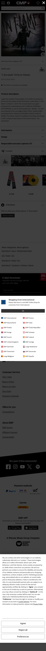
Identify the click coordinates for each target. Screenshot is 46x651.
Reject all (23, 630)
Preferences (23, 636)
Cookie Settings (23, 602)
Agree (23, 623)
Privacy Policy (38, 604)
